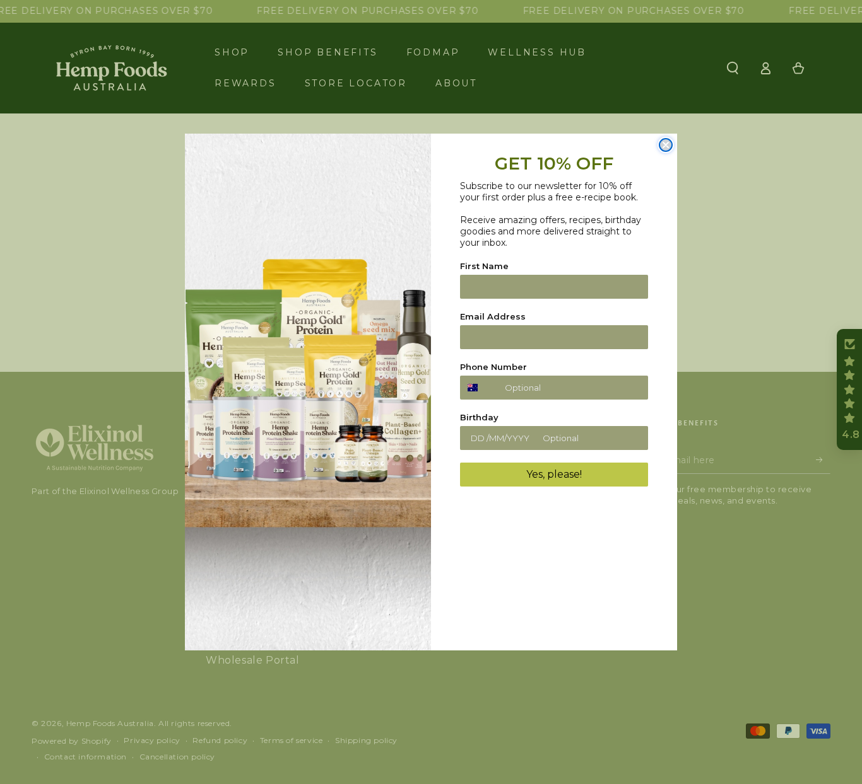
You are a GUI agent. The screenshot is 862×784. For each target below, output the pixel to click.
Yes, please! (554, 474)
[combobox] (480, 387)
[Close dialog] (665, 145)
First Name (484, 266)
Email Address (493, 316)
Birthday (479, 417)
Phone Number (493, 367)
